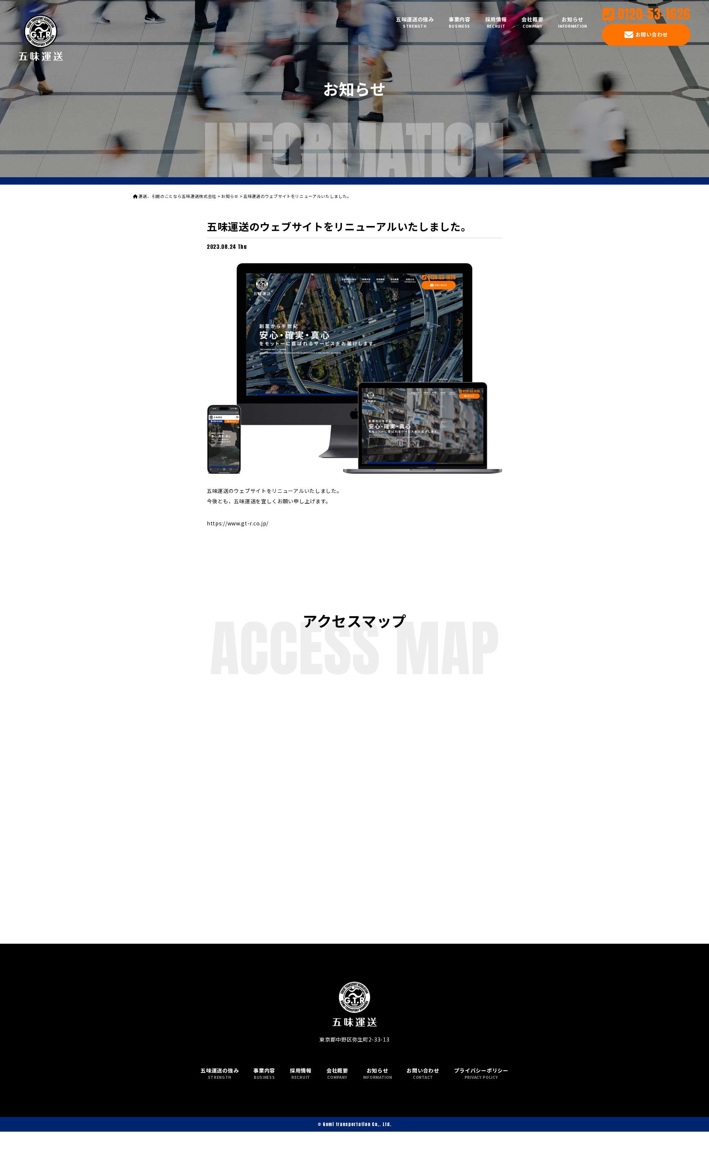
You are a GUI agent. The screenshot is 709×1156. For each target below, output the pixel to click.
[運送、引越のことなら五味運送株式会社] (40, 38)
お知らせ (572, 22)
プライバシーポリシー (481, 1073)
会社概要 (532, 22)
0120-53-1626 (654, 14)
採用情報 (496, 22)
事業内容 (459, 22)
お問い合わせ (652, 34)
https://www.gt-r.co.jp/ (237, 523)
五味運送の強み (415, 22)
